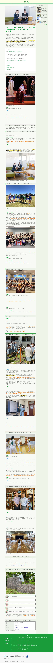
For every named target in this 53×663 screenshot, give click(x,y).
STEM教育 (19, 640)
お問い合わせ (9, 69)
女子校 (44, 637)
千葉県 (27, 644)
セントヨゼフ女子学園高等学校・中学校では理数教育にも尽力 (16, 60)
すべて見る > (45, 24)
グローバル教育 (19, 637)
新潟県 (18, 645)
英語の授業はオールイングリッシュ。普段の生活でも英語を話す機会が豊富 (17, 54)
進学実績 (8, 65)
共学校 (46, 637)
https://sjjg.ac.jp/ (17, 629)
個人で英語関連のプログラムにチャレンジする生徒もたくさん (16, 58)
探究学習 (23, 637)
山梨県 (27, 645)
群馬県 (23, 644)
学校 (29, 640)
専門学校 (24, 638)
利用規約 (17, 661)
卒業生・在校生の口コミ (10, 67)
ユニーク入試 (34, 637)
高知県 (25, 649)
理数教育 (26, 637)
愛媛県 (23, 649)
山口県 (27, 648)
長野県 (29, 645)
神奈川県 (32, 644)
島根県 (20, 648)
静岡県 (32, 645)
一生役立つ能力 (25, 640)
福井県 (25, 645)
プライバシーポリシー (21, 661)
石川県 (23, 645)
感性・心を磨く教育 (29, 637)
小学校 (21, 638)
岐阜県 (36, 645)
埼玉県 (25, 644)
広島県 (25, 648)
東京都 (29, 644)
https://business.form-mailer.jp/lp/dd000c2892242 (21, 627)
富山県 (20, 645)
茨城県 (18, 644)
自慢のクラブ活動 (38, 637)
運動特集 (22, 640)
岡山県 (23, 648)
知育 (28, 640)
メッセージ (8, 63)
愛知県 (34, 645)
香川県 (20, 649)
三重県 (39, 645)
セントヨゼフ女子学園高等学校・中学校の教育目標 (14, 51)
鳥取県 (18, 648)
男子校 (42, 637)
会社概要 (10, 661)
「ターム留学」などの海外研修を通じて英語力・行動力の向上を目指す (17, 55)
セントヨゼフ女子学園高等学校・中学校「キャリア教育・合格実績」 (16, 565)
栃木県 (20, 644)
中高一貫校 (19, 638)
